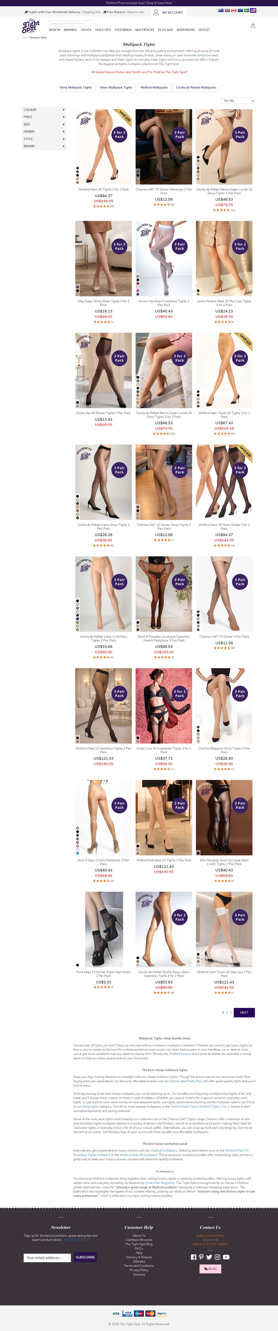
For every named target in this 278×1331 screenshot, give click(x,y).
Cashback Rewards (139, 1239)
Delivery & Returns (139, 1257)
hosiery (119, 1127)
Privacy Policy (139, 1270)
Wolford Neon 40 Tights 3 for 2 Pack (103, 189)
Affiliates (139, 1261)
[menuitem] (54, 29)
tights (98, 1045)
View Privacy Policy (76, 1239)
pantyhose (204, 55)
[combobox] (70, 23)
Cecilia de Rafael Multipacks (196, 87)
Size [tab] (27, 124)
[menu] (148, 30)
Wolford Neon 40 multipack (139, 1154)
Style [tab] (28, 139)
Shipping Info (91, 12)
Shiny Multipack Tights (76, 87)
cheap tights (90, 1106)
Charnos (174, 1081)
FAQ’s (139, 1248)
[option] (77, 168)
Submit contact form (210, 1235)
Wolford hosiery (180, 1053)
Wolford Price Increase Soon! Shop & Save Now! (139, 3)
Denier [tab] (29, 131)
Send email (210, 1239)
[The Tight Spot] (34, 25)
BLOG (212, 1269)
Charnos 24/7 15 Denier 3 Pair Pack (224, 636)
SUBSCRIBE (85, 1257)
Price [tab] (28, 117)
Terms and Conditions (139, 1265)
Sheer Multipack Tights (116, 87)
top (4, 1308)
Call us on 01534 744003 (210, 1244)
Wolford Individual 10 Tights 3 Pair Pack (164, 860)
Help (139, 1252)
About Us (139, 1235)
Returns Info (135, 12)
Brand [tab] (29, 146)
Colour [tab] (30, 109)
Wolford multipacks (164, 1150)
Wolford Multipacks (154, 87)
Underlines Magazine (160, 1183)
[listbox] (77, 176)
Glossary (139, 1274)
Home (25, 37)
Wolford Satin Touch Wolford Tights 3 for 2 (200, 1106)
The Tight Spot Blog (139, 1244)
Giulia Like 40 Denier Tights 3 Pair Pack (103, 413)
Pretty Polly (194, 1081)
